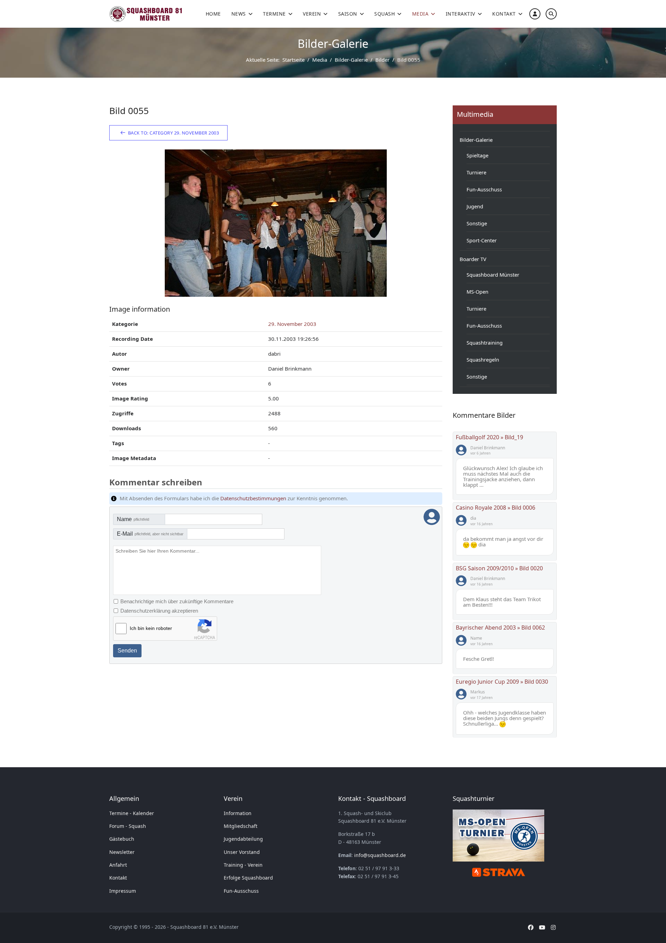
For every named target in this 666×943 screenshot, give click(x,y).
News (238, 13)
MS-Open (477, 291)
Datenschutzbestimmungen (253, 498)
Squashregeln (483, 359)
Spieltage (477, 155)
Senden (127, 651)
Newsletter (122, 852)
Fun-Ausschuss (484, 189)
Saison (347, 13)
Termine (274, 13)
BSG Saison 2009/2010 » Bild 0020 (499, 568)
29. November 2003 (292, 323)
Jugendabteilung (243, 839)
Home (213, 13)
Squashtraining (485, 342)
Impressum (122, 891)
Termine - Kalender (131, 813)
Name (133, 519)
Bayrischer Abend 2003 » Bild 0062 (500, 627)
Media (420, 13)
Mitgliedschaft (240, 826)
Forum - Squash (127, 826)
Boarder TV (473, 259)
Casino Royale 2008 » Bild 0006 (495, 507)
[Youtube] (542, 927)
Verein (312, 13)
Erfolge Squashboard (248, 877)
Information (237, 813)
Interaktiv (460, 13)
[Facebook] (530, 927)
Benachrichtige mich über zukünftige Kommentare (176, 601)
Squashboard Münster (493, 274)
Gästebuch (121, 839)
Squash (384, 13)
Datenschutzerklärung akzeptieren (159, 611)
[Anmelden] (534, 13)
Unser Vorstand (242, 852)
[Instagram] (553, 927)
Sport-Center (482, 240)
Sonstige (477, 223)
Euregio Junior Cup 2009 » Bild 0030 (502, 681)
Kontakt (504, 13)
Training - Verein (243, 865)
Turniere (476, 172)
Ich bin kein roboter (151, 628)
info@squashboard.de (380, 855)
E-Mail (150, 534)
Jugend (475, 206)
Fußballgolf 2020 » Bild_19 (489, 437)
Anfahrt (118, 865)
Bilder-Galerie (476, 139)
